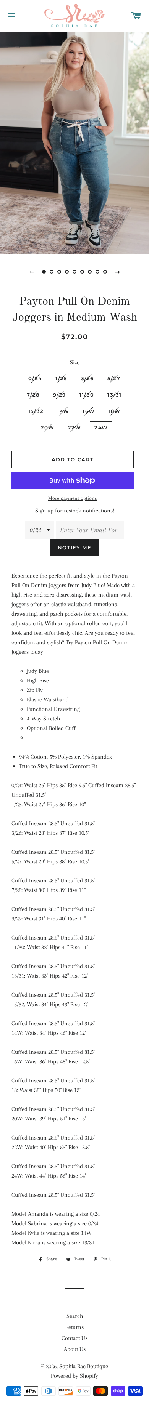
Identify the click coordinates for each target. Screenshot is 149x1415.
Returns (74, 1327)
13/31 (114, 395)
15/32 (36, 411)
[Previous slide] (31, 271)
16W (89, 411)
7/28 (33, 395)
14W (63, 411)
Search (74, 1316)
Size (74, 362)
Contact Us (74, 1338)
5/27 (113, 378)
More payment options (72, 498)
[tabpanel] (74, 142)
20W (48, 427)
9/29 (59, 395)
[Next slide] (117, 271)
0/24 (35, 378)
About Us (75, 1349)
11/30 (86, 395)
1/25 (61, 378)
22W (74, 427)
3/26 (87, 378)
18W (114, 411)
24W (101, 427)
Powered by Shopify (74, 1375)
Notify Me (74, 547)
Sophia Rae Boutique (83, 1366)
